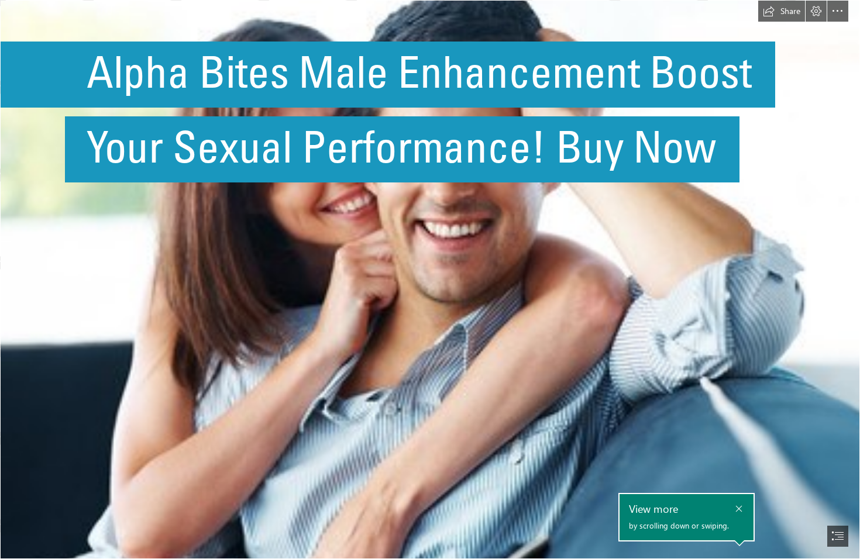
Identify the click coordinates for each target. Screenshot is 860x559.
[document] (430, 279)
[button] (781, 11)
